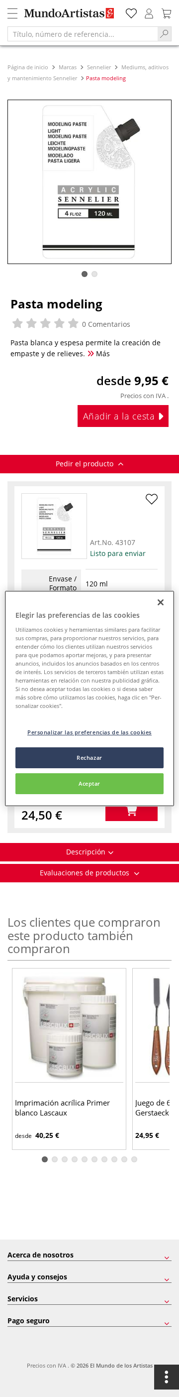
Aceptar (89, 783)
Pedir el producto (85, 463)
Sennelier (99, 67)
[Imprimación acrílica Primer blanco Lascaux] (69, 1026)
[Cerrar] (161, 602)
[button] (85, 274)
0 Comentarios (105, 324)
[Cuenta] (149, 12)
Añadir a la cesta (120, 416)
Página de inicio (28, 67)
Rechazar (89, 757)
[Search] (165, 33)
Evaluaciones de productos (85, 872)
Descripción (85, 851)
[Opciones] (166, 1377)
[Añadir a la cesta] (131, 811)
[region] (89, 698)
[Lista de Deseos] (131, 12)
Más (102, 353)
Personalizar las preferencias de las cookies (89, 732)
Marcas (67, 67)
